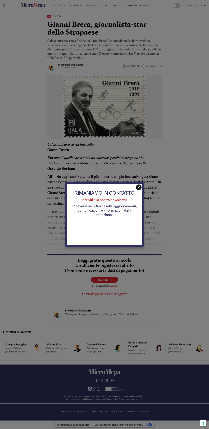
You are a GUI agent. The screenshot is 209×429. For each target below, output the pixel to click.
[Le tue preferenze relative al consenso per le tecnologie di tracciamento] (203, 423)
